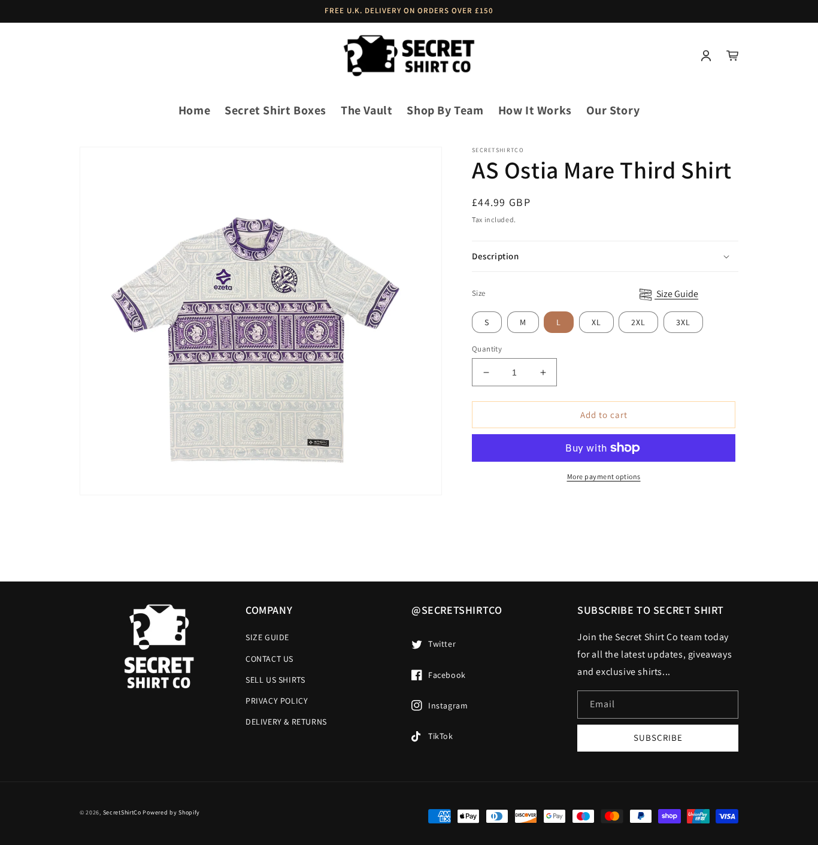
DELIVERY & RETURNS (286, 721)
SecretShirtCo (122, 812)
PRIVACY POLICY (277, 700)
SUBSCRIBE (658, 737)
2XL (638, 322)
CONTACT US (269, 658)
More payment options (604, 476)
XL (596, 322)
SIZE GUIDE (267, 637)
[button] (93, 56)
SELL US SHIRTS (275, 679)
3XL (683, 322)
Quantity (487, 349)
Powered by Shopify (171, 812)
